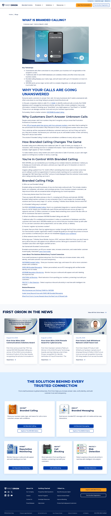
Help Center (41, 503)
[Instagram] (8, 492)
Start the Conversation (84, 5)
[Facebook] (5, 492)
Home (11, 14)
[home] (9, 5)
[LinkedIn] (5, 495)
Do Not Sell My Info (42, 513)
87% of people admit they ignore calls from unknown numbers (47, 125)
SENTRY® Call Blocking (29, 277)
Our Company (30, 492)
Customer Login (99, 1)
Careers (28, 495)
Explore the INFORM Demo (29, 431)
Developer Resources (44, 499)
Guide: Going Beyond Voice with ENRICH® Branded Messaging (42, 293)
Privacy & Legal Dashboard (26, 513)
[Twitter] (11, 492)
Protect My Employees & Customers (66, 503)
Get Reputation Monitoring (20, 468)
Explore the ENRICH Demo (81, 431)
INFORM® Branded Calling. (55, 112)
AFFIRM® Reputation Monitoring (33, 272)
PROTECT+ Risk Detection (30, 282)
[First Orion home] (12, 488)
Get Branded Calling (29, 426)
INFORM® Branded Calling (37, 207)
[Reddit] (8, 495)
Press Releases (30, 503)
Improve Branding (62, 499)
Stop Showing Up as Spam (64, 492)
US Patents (85, 513)
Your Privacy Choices (57, 513)
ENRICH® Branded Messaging (32, 267)
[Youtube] (11, 495)
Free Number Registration (101, 5)
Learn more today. (45, 251)
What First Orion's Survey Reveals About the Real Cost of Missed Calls (44, 296)
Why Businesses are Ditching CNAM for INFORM (38, 290)
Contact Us (90, 1)
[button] (39, 5)
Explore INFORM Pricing (93, 490)
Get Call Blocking (55, 468)
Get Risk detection (90, 468)
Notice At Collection (72, 513)
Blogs (16, 14)
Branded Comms (27, 5)
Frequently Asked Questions (45, 492)
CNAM (53, 103)
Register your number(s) (68, 233)
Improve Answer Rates (63, 495)
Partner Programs (43, 495)
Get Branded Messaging (81, 426)
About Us (107, 1)
